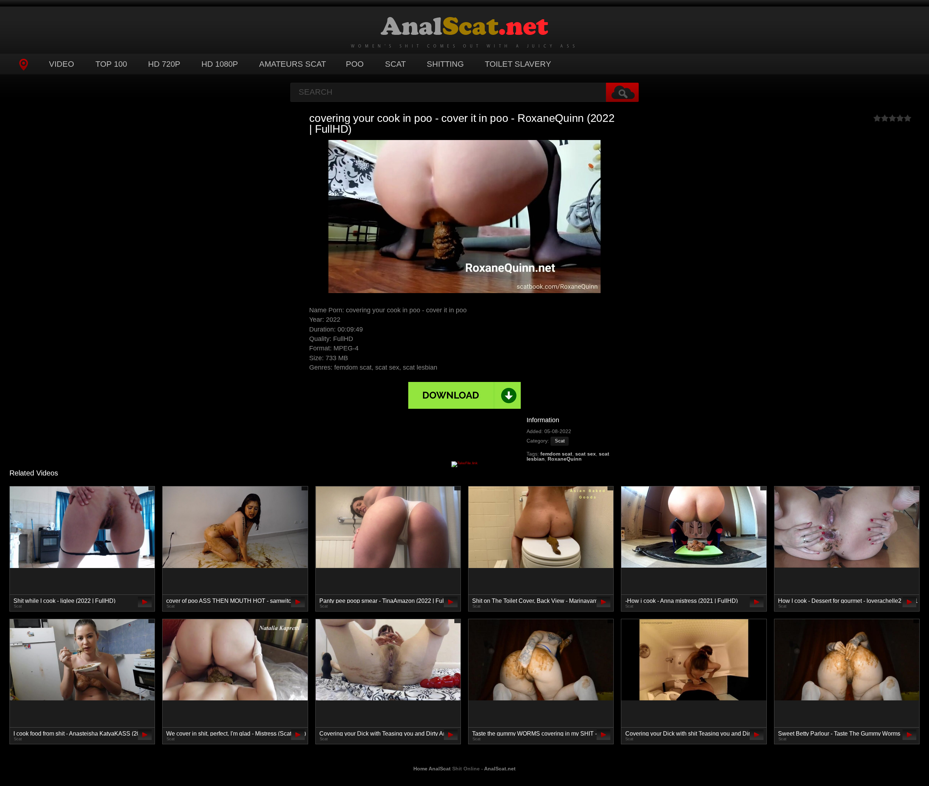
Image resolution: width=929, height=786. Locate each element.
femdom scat (556, 454)
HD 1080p (219, 64)
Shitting (445, 64)
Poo (355, 64)
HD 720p (164, 64)
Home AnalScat (432, 768)
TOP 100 (111, 64)
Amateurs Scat (292, 64)
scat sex (585, 454)
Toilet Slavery (518, 64)
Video (61, 64)
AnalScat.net (500, 768)
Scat (395, 64)
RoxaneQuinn (565, 459)
